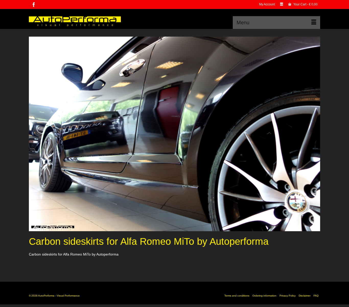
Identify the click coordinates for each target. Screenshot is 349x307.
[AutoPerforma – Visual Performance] (75, 20)
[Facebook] (34, 4)
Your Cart (305, 4)
